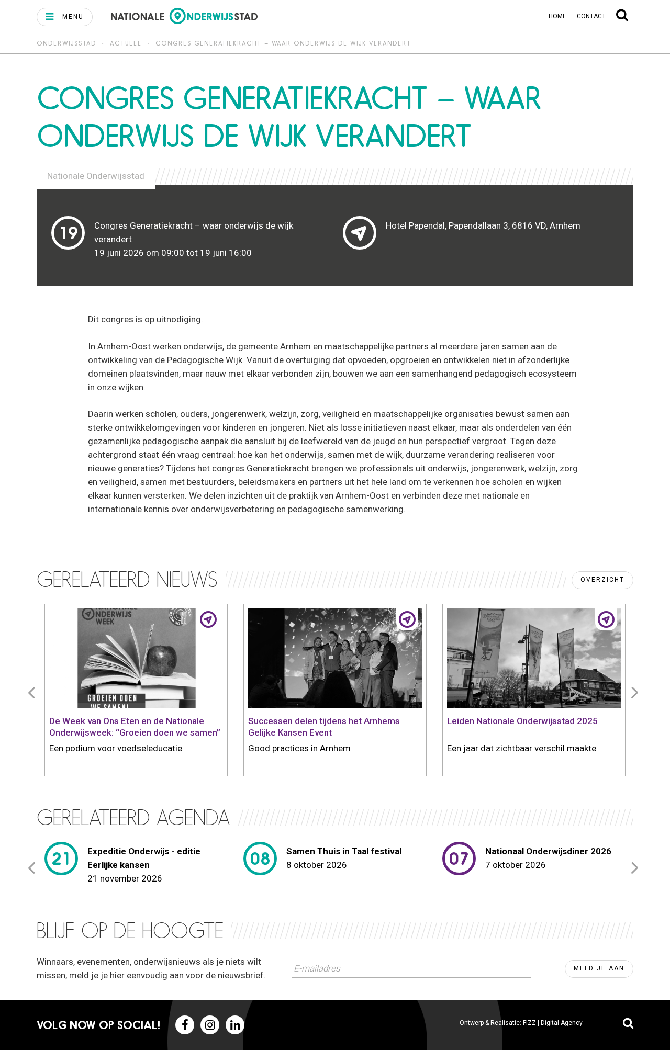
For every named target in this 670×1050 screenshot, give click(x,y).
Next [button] (636, 692)
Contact (591, 16)
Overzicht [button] (602, 579)
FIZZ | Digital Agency (553, 1022)
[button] (65, 17)
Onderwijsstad (66, 43)
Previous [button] (33, 692)
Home (557, 16)
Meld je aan (599, 968)
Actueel (126, 43)
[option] (136, 692)
